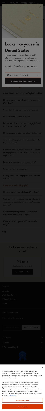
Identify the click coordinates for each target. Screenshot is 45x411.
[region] (22, 387)
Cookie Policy (12, 395)
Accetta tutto (22, 407)
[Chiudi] (42, 367)
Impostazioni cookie (22, 400)
